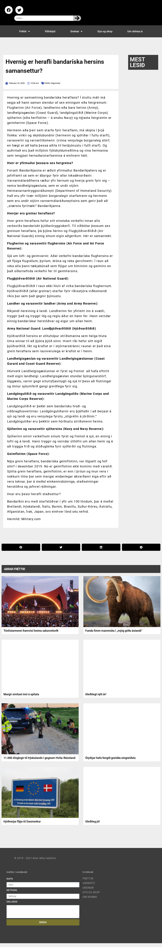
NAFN (9, 878)
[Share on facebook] (21, 547)
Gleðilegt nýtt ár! (95, 694)
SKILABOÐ (11, 901)
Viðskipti (50, 31)
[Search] (77, 18)
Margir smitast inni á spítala (21, 694)
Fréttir (23, 31)
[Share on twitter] (61, 547)
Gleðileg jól (92, 821)
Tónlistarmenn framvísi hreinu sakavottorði (30, 630)
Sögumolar (55, 83)
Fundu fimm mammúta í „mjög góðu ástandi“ (113, 630)
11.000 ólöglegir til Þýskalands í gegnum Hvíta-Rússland (39, 757)
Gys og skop (104, 31)
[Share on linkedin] (101, 547)
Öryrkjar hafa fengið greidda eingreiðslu (110, 757)
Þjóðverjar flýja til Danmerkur (22, 821)
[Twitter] (19, 10)
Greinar (74, 31)
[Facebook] (9, 10)
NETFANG (11, 890)
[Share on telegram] (141, 547)
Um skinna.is (135, 31)
